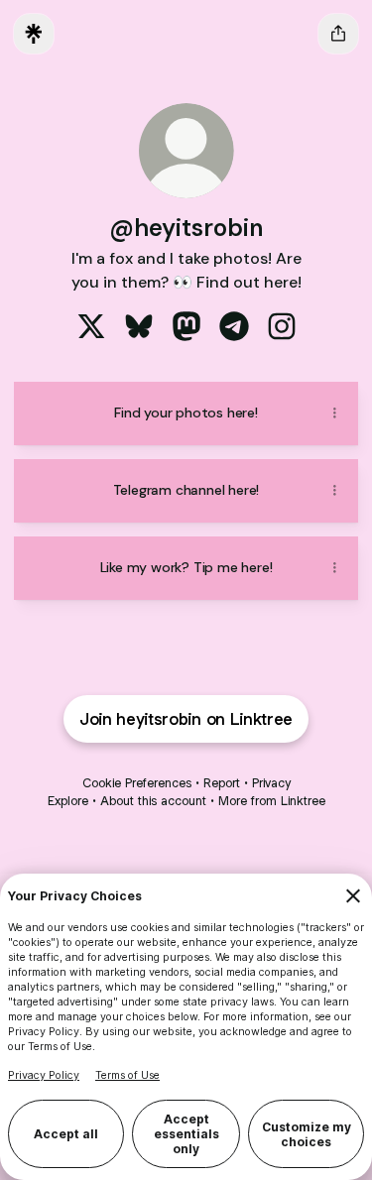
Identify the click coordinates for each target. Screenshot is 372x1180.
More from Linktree (271, 800)
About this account (153, 800)
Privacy (271, 782)
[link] (91, 326)
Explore (68, 800)
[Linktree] (34, 34)
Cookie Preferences (136, 782)
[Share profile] (338, 34)
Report (221, 782)
